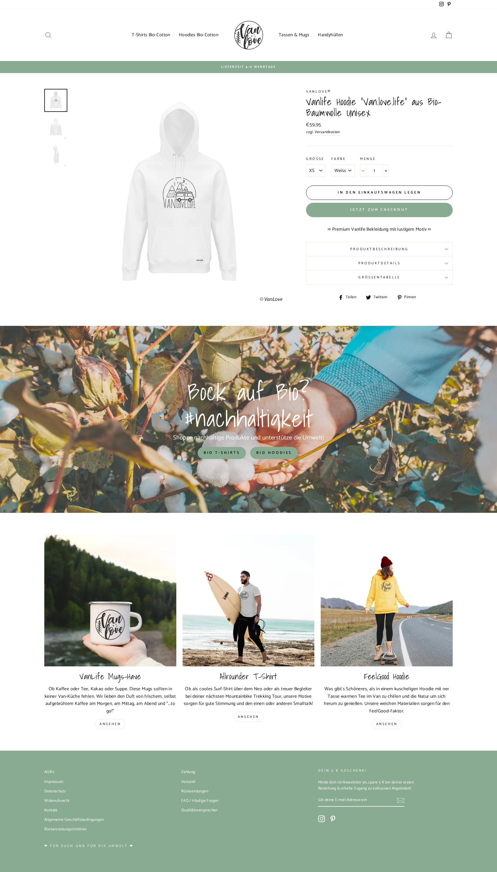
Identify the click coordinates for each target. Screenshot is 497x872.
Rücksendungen (194, 791)
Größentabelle (379, 277)
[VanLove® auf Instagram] (321, 818)
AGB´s (49, 772)
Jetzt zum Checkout (379, 210)
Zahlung (188, 772)
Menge (368, 159)
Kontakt (51, 810)
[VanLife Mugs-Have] (110, 601)
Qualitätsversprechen (199, 810)
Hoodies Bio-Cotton (198, 35)
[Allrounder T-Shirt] (249, 601)
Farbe (338, 159)
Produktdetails (379, 263)
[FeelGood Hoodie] (387, 601)
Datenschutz (55, 791)
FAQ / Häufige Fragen (200, 801)
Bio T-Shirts (222, 453)
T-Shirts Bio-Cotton (151, 35)
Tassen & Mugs (294, 35)
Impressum (54, 782)
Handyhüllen (330, 35)
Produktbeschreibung (379, 249)
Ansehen (110, 724)
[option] (248, 67)
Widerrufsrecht (57, 801)
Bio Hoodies (274, 453)
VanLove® (318, 91)
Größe (315, 159)
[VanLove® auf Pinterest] (332, 818)
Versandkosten (327, 132)
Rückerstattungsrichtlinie (65, 829)
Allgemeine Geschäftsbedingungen (74, 819)
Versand (188, 782)
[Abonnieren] (400, 800)
